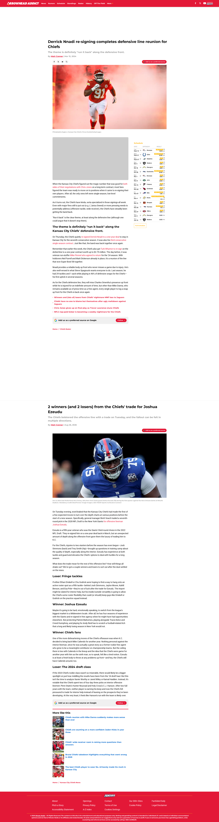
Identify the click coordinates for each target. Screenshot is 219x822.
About (55, 801)
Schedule (61, 3)
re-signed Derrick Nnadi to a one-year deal (100, 237)
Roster (81, 3)
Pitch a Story (58, 805)
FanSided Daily (158, 801)
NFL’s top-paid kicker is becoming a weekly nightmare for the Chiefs (87, 312)
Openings (87, 801)
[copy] (66, 61)
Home (55, 329)
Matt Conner (57, 56)
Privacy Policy (89, 805)
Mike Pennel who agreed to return (85, 255)
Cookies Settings (112, 809)
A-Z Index (87, 809)
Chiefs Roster (65, 329)
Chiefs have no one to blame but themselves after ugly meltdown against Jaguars (90, 302)
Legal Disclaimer (159, 805)
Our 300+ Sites (136, 801)
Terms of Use (111, 805)
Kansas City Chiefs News (70, 782)
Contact (108, 801)
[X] (200, 3)
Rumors (51, 3)
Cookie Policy (135, 805)
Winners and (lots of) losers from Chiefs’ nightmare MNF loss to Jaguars (89, 297)
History (89, 3)
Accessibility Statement (63, 809)
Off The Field (99, 3)
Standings (71, 3)
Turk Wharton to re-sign (111, 249)
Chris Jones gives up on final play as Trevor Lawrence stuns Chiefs (86, 308)
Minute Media (40, 815)
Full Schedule (140, 225)
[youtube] (204, 3)
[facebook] (195, 3)
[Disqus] (114, 363)
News (43, 3)
